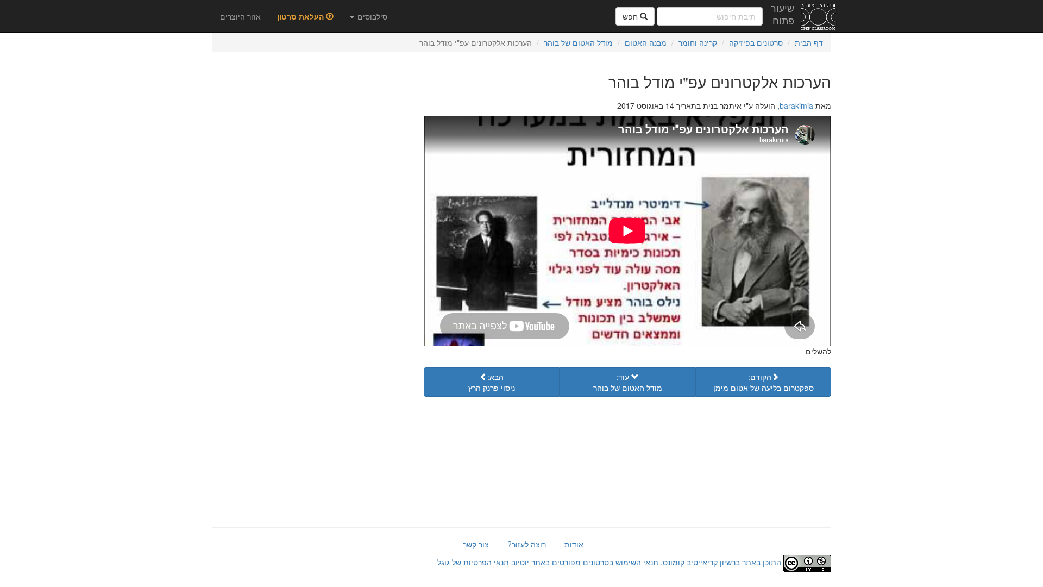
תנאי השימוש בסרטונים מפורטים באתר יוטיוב (583, 562)
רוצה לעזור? (526, 544)
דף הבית (809, 42)
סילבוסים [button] (371, 16)
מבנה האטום (646, 42)
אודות (573, 544)
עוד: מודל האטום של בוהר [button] (627, 382)
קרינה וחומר (697, 42)
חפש (631, 16)
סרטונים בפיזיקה (756, 42)
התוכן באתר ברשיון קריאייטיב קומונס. (720, 562)
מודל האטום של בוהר (578, 42)
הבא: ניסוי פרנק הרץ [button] (491, 382)
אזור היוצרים (240, 16)
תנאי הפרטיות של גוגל (473, 562)
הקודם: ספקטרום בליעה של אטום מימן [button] (763, 382)
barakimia (796, 105)
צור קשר (476, 544)
